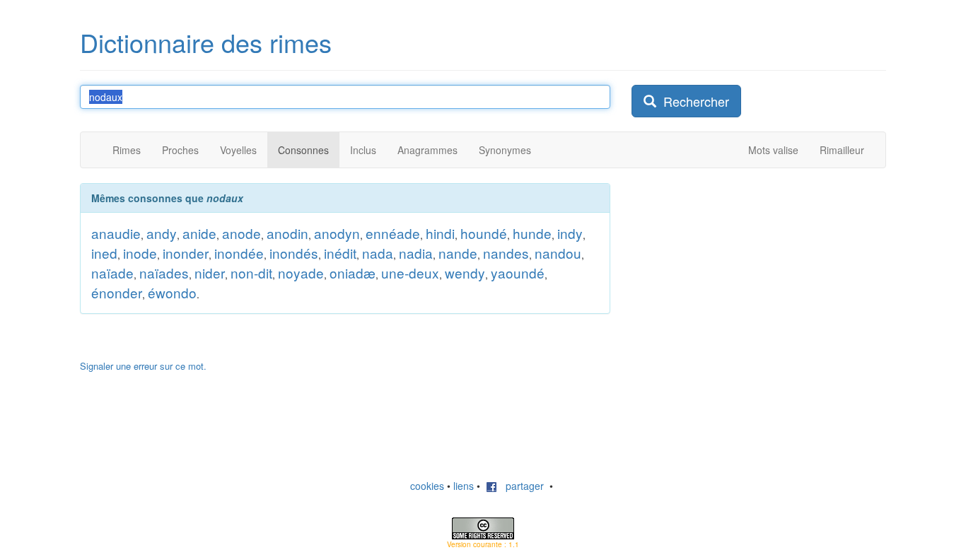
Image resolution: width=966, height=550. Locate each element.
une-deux (410, 272)
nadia (416, 252)
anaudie (116, 232)
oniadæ (353, 272)
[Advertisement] (738, 271)
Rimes (126, 150)
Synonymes (505, 150)
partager (520, 486)
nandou (558, 252)
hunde (532, 232)
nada (377, 252)
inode (140, 252)
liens (463, 486)
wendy (465, 272)
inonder (186, 252)
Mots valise (773, 150)
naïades (164, 272)
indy (570, 232)
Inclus (363, 150)
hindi (440, 232)
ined (104, 252)
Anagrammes (427, 150)
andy (161, 232)
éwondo (172, 292)
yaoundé (518, 272)
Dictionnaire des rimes (206, 42)
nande (457, 252)
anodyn (337, 232)
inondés (293, 252)
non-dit (251, 272)
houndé (483, 232)
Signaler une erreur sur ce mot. (143, 366)
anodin (287, 232)
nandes (506, 252)
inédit (340, 252)
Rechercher (692, 101)
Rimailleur (842, 150)
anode (241, 232)
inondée (239, 252)
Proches (180, 150)
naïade (112, 272)
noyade (301, 272)
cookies (427, 486)
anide (199, 232)
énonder (116, 292)
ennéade (393, 232)
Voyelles (238, 150)
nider (209, 272)
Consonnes (303, 150)
